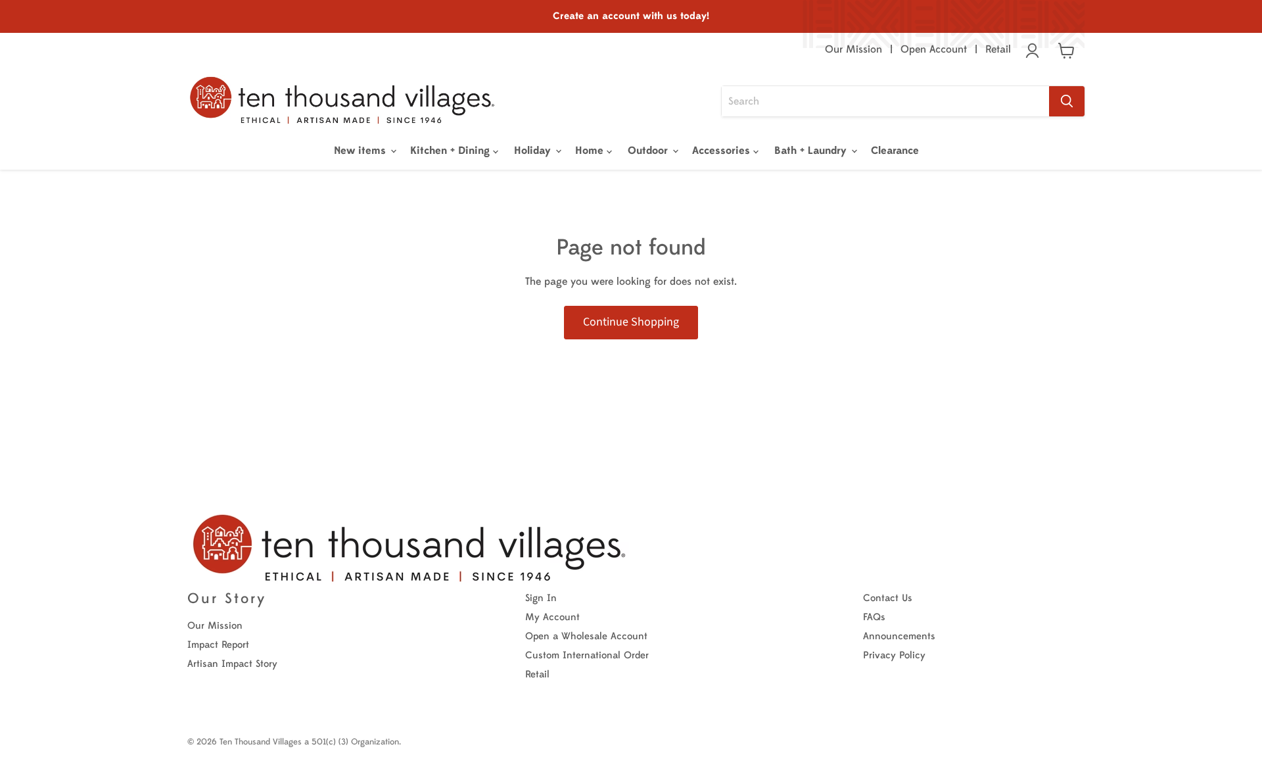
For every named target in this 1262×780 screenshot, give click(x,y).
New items (361, 150)
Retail (998, 49)
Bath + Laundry (812, 150)
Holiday (534, 150)
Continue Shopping (631, 322)
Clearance (895, 150)
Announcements (899, 636)
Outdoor (649, 150)
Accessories (722, 150)
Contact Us (887, 598)
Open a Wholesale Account (586, 636)
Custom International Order (587, 655)
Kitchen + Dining (451, 150)
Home (591, 150)
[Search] (1067, 101)
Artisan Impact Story (232, 664)
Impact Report (218, 645)
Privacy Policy (894, 655)
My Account (552, 617)
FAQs (874, 617)
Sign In (541, 598)
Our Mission (853, 49)
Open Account (933, 49)
